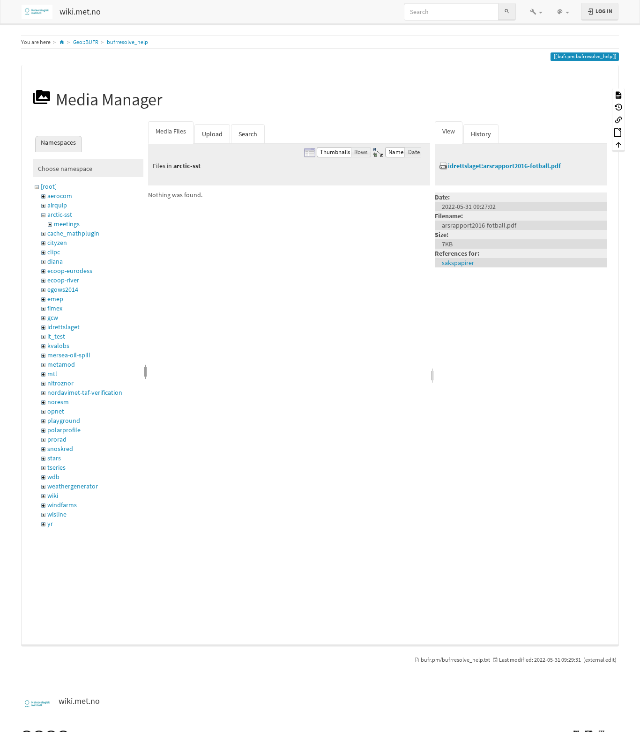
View (448, 131)
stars (54, 458)
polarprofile (64, 430)
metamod (61, 364)
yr (50, 523)
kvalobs (58, 345)
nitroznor (60, 383)
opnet (55, 411)
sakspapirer (458, 263)
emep (55, 299)
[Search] (507, 11)
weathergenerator (72, 486)
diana (55, 261)
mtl (52, 374)
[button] (536, 11)
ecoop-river (63, 280)
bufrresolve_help (127, 41)
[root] (49, 186)
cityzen (57, 242)
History (481, 134)
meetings (67, 224)
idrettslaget (63, 327)
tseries (56, 467)
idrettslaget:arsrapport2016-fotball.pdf (504, 166)
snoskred (60, 448)
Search (247, 134)
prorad (57, 439)
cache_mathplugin (73, 233)
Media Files (171, 131)
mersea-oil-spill (68, 355)
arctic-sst (59, 214)
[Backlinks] (618, 119)
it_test (56, 336)
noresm (58, 402)
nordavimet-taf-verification (84, 392)
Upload (212, 134)
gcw (52, 317)
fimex (54, 308)
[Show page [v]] (618, 94)
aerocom (59, 196)
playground (63, 420)
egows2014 (62, 289)
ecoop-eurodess (69, 270)
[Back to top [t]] (618, 144)
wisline (57, 514)
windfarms (62, 505)
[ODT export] (618, 132)
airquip (57, 205)
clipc (53, 252)
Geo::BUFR (85, 41)
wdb (53, 477)
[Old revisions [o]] (618, 107)
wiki (52, 495)
